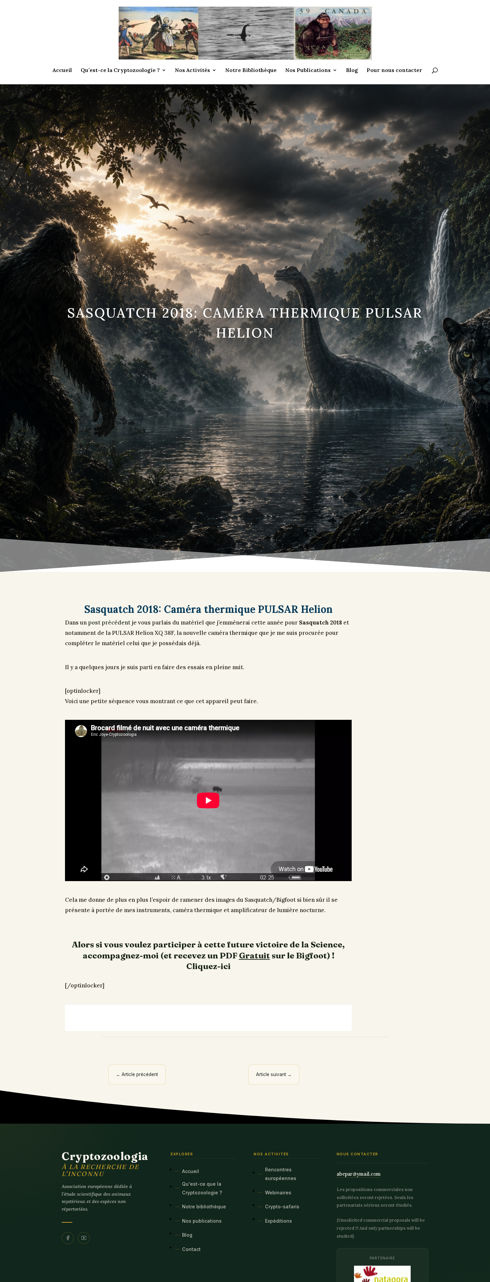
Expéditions (278, 1221)
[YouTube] (84, 1238)
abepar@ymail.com (359, 1174)
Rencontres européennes (280, 1174)
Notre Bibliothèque (251, 70)
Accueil (62, 70)
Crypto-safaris (282, 1206)
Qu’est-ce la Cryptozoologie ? (120, 70)
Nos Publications (308, 70)
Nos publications (202, 1221)
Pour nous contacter (394, 70)
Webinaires (278, 1192)
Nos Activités (192, 70)
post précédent (109, 622)
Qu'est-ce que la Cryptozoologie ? (202, 1188)
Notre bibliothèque (204, 1206)
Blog (352, 70)
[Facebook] (68, 1238)
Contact (191, 1249)
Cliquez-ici (208, 966)
